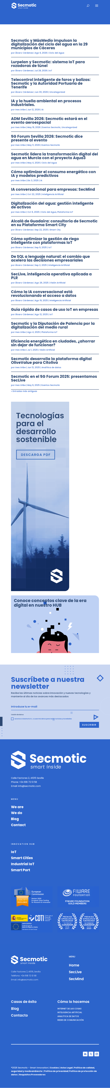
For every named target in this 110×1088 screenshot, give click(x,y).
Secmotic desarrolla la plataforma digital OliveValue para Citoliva (51, 360)
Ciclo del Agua (56, 52)
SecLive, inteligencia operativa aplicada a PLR (51, 275)
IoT (50, 70)
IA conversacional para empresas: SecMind (53, 189)
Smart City (55, 229)
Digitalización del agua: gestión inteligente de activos (52, 205)
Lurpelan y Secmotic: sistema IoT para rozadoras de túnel (48, 63)
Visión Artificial (57, 282)
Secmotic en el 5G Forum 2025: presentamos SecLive (54, 378)
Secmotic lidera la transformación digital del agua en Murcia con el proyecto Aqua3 (54, 156)
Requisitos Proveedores (32, 1074)
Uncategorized (57, 92)
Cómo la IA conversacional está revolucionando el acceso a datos (43, 293)
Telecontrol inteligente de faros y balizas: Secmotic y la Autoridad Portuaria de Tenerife (51, 83)
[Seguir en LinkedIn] (85, 1054)
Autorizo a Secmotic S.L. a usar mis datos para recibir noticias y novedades (43, 719)
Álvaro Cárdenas (24, 52)
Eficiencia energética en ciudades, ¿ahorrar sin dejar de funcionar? (53, 343)
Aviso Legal (66, 1067)
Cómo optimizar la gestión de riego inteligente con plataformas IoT (45, 240)
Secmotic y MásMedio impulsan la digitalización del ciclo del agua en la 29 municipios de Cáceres (49, 44)
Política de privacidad (56, 1071)
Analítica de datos (51, 367)
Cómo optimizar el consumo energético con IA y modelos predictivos (53, 173)
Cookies (54, 1067)
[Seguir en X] (91, 1054)
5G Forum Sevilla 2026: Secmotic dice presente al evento (47, 138)
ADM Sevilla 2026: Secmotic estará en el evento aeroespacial (49, 120)
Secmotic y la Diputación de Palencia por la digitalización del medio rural (53, 325)
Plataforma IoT (65, 212)
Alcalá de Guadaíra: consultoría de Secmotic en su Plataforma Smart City (54, 222)
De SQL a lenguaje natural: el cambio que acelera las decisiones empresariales (50, 258)
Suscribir (89, 724)
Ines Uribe (20, 109)
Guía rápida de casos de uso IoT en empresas (54, 309)
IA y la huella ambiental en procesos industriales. (46, 102)
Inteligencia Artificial (53, 194)
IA (43, 109)
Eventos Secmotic (51, 127)
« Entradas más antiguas (24, 391)
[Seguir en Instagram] (96, 1054)
